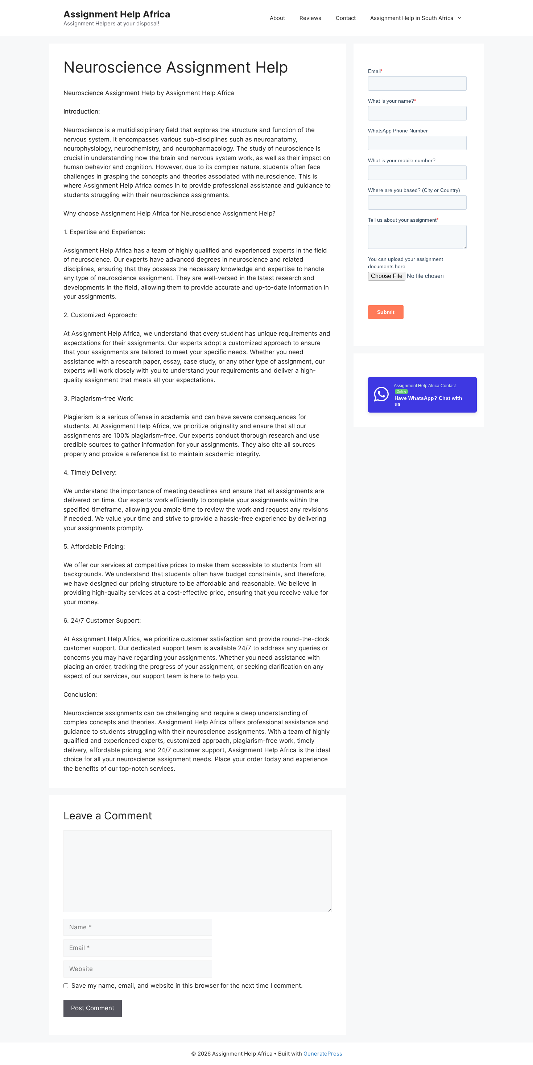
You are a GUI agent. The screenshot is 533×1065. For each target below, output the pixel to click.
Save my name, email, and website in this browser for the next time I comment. (187, 985)
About (277, 18)
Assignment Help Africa (116, 14)
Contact (346, 18)
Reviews (310, 18)
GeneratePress (322, 1053)
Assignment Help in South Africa (411, 18)
